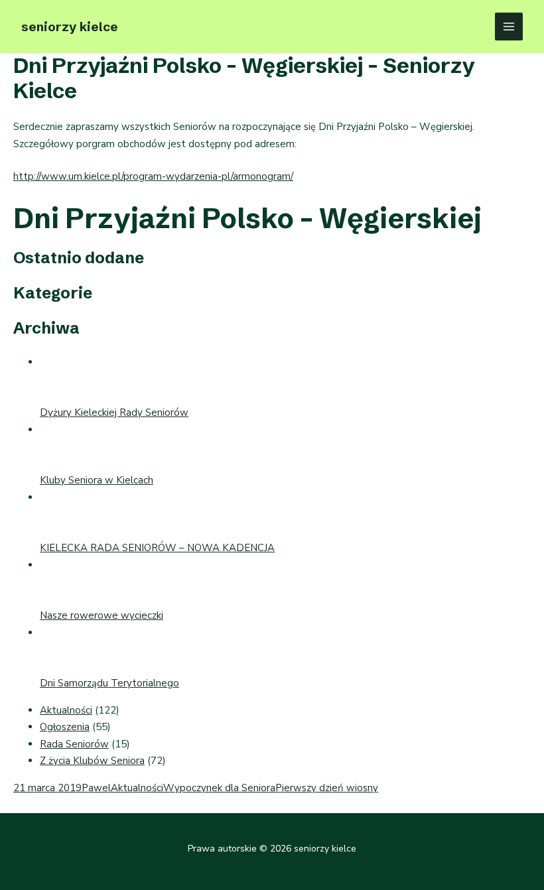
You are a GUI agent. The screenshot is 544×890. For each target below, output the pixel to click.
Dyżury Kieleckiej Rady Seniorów (114, 412)
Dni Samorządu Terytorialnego (109, 683)
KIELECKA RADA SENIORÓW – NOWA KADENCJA (157, 547)
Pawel (96, 788)
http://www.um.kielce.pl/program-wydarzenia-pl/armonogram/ (153, 176)
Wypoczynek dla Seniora (219, 788)
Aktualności (66, 710)
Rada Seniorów (74, 744)
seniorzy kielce (69, 26)
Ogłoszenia (65, 726)
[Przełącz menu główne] (509, 27)
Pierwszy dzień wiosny (326, 788)
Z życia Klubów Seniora (92, 760)
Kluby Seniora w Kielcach (96, 480)
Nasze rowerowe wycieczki (101, 615)
